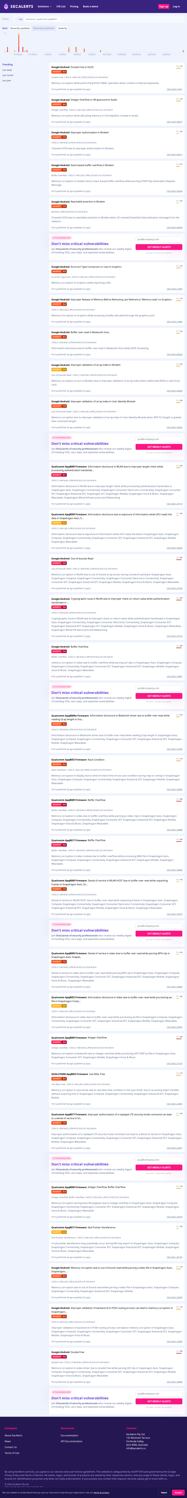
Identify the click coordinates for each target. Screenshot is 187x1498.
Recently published (43, 28)
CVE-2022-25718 (174, 636)
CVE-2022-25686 (174, 870)
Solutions (43, 6)
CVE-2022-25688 (174, 829)
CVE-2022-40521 (174, 154)
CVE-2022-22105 (174, 1063)
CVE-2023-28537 (174, 121)
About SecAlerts (13, 1435)
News (8, 1441)
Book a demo (90, 6)
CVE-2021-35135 (174, 1257)
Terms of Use (12, 1453)
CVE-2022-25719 (174, 503)
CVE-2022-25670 (174, 914)
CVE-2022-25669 (174, 986)
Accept (178, 1492)
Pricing (74, 6)
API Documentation (71, 1441)
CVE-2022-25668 (174, 1381)
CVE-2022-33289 (174, 390)
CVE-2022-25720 (174, 588)
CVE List (60, 6)
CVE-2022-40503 (174, 354)
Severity (62, 28)
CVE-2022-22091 (174, 1148)
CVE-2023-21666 (174, 321)
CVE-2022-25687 (174, 676)
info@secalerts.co (136, 1448)
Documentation (69, 1435)
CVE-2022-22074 (174, 1216)
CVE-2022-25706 (174, 749)
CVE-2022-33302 (174, 427)
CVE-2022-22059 (174, 1297)
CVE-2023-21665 (174, 289)
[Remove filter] (17, 19)
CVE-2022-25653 (174, 1027)
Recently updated (20, 28)
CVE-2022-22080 (174, 1341)
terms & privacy (101, 1492)
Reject (164, 1492)
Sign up (163, 6)
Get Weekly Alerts (159, 247)
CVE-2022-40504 (174, 227)
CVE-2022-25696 (174, 789)
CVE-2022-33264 (174, 191)
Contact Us (11, 1447)
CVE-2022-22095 (174, 1103)
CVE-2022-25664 (174, 548)
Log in (176, 6)
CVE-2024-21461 (174, 89)
